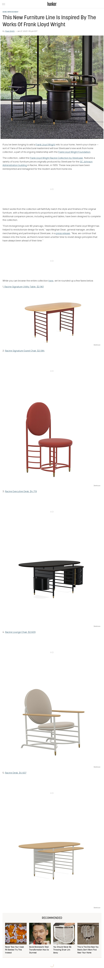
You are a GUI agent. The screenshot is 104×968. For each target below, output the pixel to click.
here (50, 281)
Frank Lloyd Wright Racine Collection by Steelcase (56, 158)
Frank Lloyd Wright (45, 145)
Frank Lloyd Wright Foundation (74, 152)
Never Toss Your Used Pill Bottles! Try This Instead (14, 950)
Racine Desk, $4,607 (15, 773)
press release (63, 233)
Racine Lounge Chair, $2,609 (20, 632)
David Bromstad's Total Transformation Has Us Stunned (39, 950)
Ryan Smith (10, 31)
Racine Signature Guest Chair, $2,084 (25, 351)
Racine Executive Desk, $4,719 (21, 491)
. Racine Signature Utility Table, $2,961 (23, 287)
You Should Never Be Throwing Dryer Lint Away (62, 950)
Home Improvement (11, 12)
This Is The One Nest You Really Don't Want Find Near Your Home (88, 950)
